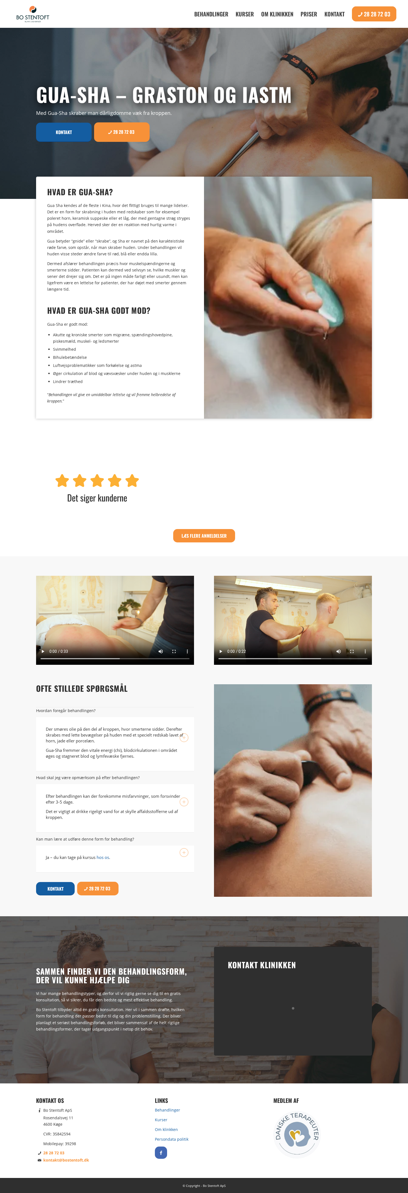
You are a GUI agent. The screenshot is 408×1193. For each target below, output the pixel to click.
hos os (103, 857)
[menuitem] (211, 14)
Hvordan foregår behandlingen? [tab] (65, 710)
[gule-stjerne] (97, 480)
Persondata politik (171, 1139)
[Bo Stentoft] (32, 14)
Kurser (161, 1119)
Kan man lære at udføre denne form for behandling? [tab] (85, 839)
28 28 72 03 (53, 1152)
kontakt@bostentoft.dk (66, 1160)
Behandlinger (167, 1110)
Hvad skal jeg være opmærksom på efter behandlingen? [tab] (88, 777)
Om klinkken (166, 1129)
